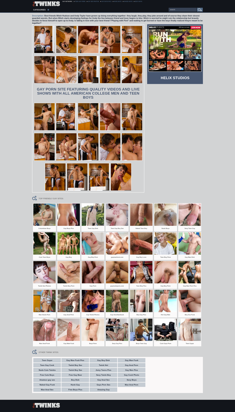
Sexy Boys (132, 380)
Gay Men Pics (131, 370)
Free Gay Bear (75, 375)
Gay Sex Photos (93, 1)
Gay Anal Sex (103, 380)
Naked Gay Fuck (47, 385)
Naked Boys (128, 1)
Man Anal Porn (131, 385)
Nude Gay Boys (46, 4)
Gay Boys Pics (106, 1)
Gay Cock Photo (131, 375)
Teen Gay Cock (47, 365)
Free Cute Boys (47, 375)
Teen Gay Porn (80, 1)
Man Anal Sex (47, 390)
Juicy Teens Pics (103, 370)
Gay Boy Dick (103, 360)
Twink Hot (103, 365)
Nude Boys (117, 1)
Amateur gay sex (47, 380)
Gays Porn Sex (103, 385)
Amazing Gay (103, 390)
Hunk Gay (75, 385)
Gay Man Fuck (131, 360)
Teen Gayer (47, 360)
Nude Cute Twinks (47, 370)
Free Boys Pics (75, 390)
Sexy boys (138, 1)
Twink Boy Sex (75, 365)
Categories (39, 10)
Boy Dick (75, 380)
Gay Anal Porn (131, 365)
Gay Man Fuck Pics (75, 360)
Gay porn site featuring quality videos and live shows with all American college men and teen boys (88, 93)
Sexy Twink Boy (103, 375)
